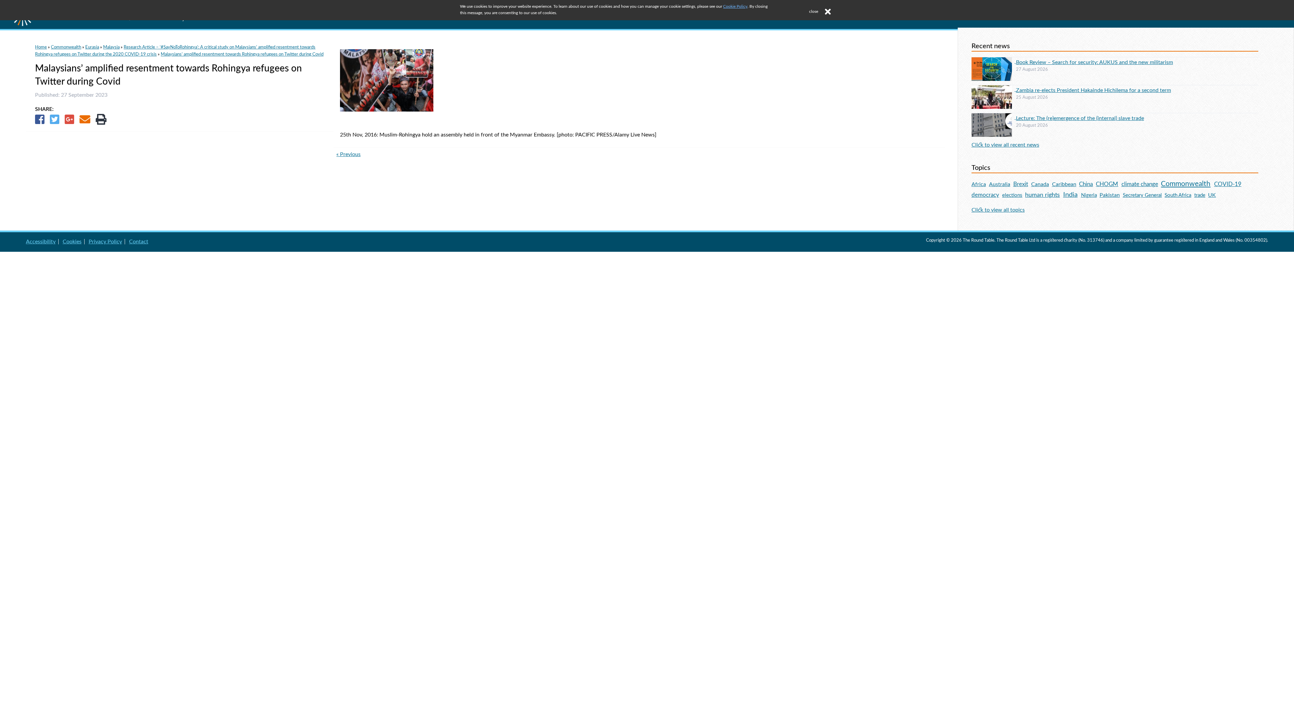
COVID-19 (1227, 184)
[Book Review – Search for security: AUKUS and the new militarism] (994, 61)
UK (1212, 195)
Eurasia (92, 47)
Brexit (1020, 184)
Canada (1040, 184)
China (1086, 184)
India (1070, 194)
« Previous (348, 154)
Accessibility (41, 241)
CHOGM (1107, 184)
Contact (138, 241)
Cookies (72, 241)
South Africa (1178, 195)
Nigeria (1089, 195)
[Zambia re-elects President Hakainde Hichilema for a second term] (994, 89)
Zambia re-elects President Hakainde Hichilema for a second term (1093, 90)
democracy (985, 195)
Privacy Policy (105, 241)
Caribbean (1064, 184)
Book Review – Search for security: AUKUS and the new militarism (1094, 62)
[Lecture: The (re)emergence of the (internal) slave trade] (994, 117)
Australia (999, 184)
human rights (1042, 195)
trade (1199, 195)
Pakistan (1110, 195)
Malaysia (111, 47)
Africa (979, 184)
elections (1012, 195)
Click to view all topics (998, 210)
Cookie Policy (735, 6)
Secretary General (1142, 195)
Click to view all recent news (1005, 145)
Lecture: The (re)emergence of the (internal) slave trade (1080, 118)
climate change (1139, 184)
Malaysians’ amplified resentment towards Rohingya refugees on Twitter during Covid (242, 54)
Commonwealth (66, 47)
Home (41, 47)
